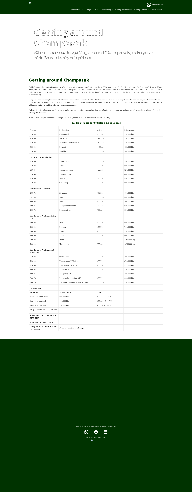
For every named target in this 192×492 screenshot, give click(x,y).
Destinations (76, 9)
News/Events (156, 9)
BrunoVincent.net (110, 426)
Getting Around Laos (123, 9)
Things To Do (91, 9)
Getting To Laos (140, 9)
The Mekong (105, 9)
